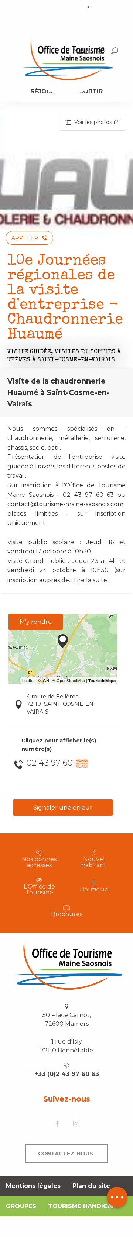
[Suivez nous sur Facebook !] (57, 1124)
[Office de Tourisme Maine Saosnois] (66, 965)
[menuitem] (66, 59)
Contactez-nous (65, 1153)
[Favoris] (102, 50)
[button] (114, 50)
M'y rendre (36, 621)
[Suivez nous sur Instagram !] (75, 1124)
